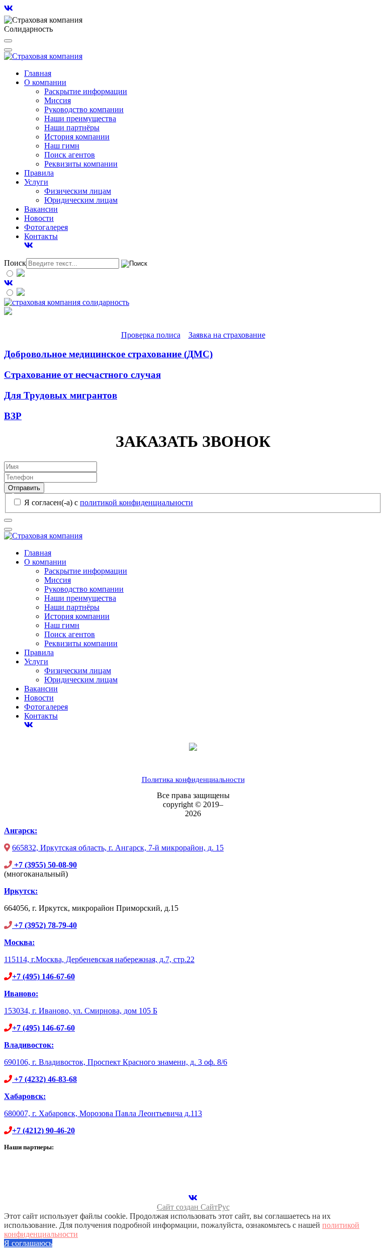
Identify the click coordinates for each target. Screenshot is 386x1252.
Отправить (24, 488)
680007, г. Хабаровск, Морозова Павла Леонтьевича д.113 (103, 1113)
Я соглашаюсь (28, 1243)
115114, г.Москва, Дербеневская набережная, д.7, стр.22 (99, 959)
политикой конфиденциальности (136, 502)
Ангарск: (20, 830)
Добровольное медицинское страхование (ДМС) (108, 354)
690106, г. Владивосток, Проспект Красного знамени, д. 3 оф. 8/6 (115, 1062)
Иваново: (21, 993)
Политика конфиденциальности (193, 779)
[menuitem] (37, 73)
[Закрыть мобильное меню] (8, 49)
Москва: (19, 942)
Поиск (15, 263)
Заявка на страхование (226, 335)
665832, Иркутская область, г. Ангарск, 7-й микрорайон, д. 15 (118, 847)
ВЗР (13, 416)
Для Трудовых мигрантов (60, 395)
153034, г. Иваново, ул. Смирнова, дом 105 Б (80, 1010)
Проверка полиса (150, 335)
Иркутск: (21, 891)
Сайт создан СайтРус (193, 1207)
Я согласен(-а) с (107, 502)
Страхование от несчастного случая (82, 374)
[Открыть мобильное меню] (8, 40)
